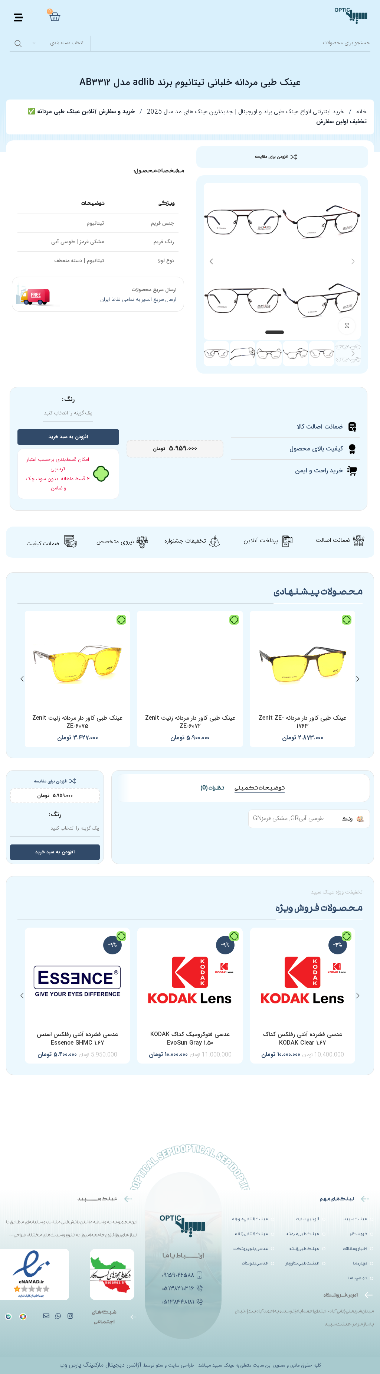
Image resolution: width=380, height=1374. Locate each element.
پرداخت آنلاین (261, 541)
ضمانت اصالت (333, 540)
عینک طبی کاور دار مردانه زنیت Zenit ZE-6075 (77, 722)
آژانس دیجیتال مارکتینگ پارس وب (101, 1365)
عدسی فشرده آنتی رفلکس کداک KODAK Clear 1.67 (302, 1038)
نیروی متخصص (115, 542)
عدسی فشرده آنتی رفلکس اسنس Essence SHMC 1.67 (77, 1038)
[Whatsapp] (58, 1315)
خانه (360, 112)
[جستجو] (18, 43)
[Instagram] (70, 1315)
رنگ (69, 399)
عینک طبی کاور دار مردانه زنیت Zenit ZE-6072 (190, 722)
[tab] (260, 788)
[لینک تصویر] (8, 1317)
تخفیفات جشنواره (185, 541)
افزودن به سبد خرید (68, 437)
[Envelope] (46, 1315)
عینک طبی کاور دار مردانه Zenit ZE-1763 (302, 722)
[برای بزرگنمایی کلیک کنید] (346, 326)
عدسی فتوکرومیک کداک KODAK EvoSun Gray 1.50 (190, 1038)
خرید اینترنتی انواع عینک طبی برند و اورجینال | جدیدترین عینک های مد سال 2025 (244, 112)
